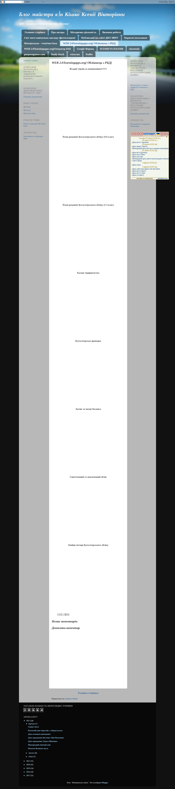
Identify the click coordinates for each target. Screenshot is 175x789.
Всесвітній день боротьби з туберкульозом (45, 730)
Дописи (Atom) (71, 699)
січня (30, 756)
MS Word (26, 107)
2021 (28, 761)
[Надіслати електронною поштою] (58, 614)
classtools (134, 48)
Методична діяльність (83, 32)
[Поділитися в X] (63, 614)
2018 (28, 772)
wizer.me (75, 54)
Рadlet (89, 54)
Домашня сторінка (30, 61)
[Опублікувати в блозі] (61, 614)
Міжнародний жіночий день (39, 745)
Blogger (105, 783)
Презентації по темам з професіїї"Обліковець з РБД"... (139, 87)
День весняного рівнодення (39, 734)
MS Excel (27, 110)
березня (31, 724)
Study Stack (57, 54)
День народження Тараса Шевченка (42, 741)
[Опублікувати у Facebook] (65, 614)
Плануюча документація (32, 97)
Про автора (57, 32)
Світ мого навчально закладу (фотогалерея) (49, 37)
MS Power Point (29, 113)
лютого (31, 753)
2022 (28, 721)
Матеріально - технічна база (40, 43)
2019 (28, 768)
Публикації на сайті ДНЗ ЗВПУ (99, 37)
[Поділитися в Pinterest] (68, 614)
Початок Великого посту (38, 748)
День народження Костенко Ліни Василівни (46, 738)
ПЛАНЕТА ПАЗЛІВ (111, 48)
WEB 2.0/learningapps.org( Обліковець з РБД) (89, 43)
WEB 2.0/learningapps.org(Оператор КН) (47, 48)
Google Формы (85, 48)
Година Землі (33, 727)
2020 (28, 765)
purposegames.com (34, 54)
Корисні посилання (135, 37)
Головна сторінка (35, 32)
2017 (28, 775)
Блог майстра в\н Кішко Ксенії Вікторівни (72, 15)
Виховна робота (111, 32)
